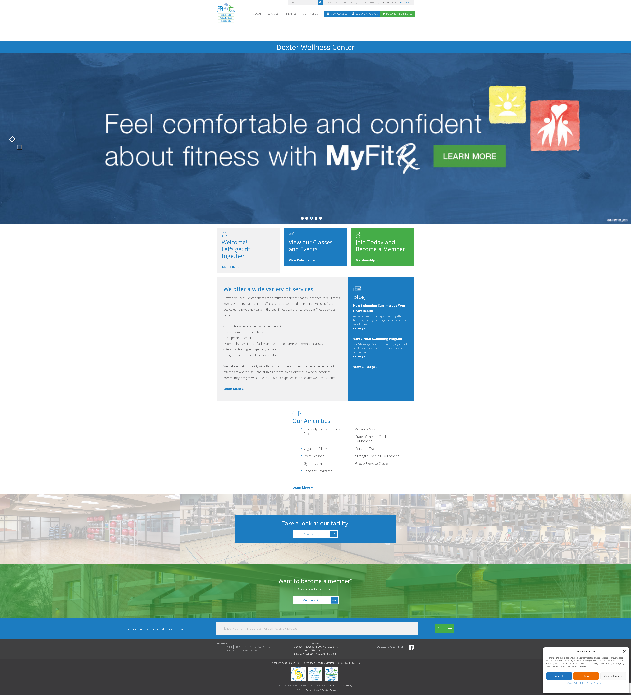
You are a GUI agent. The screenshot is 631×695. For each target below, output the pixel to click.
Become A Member (366, 13)
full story (358, 328)
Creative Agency (329, 690)
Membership (311, 600)
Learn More (232, 389)
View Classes (338, 13)
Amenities (290, 13)
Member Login (368, 2)
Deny (586, 676)
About (257, 13)
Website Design (312, 690)
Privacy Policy (586, 683)
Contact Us (310, 13)
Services (273, 13)
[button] (624, 651)
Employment (347, 2)
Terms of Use (599, 683)
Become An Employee (399, 13)
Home (229, 647)
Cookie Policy (573, 683)
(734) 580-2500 (404, 2)
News (330, 2)
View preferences (613, 676)
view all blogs (364, 367)
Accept (559, 676)
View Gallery (311, 534)
